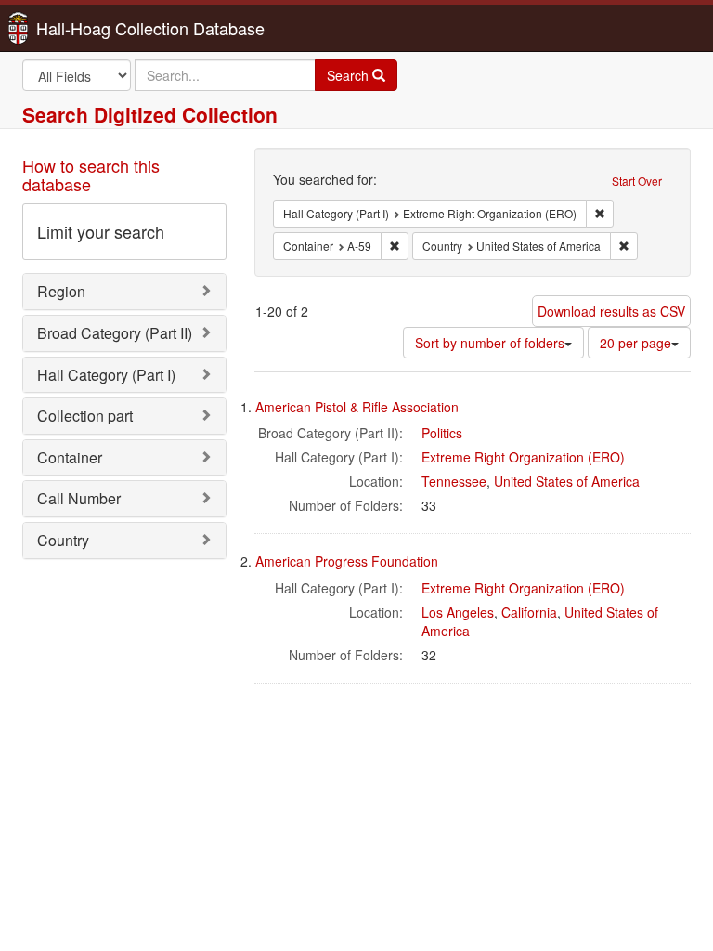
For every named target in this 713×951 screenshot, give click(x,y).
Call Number (79, 498)
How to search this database (91, 174)
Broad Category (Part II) (114, 333)
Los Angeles (457, 612)
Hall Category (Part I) (106, 374)
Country (63, 540)
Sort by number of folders (489, 342)
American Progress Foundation (346, 561)
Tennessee (453, 481)
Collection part (85, 415)
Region (61, 291)
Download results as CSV (611, 311)
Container (69, 457)
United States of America (567, 481)
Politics (441, 432)
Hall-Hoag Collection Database (92, 28)
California (529, 612)
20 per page (635, 342)
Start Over (637, 181)
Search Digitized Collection (150, 114)
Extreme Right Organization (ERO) (523, 457)
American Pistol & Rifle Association (357, 406)
